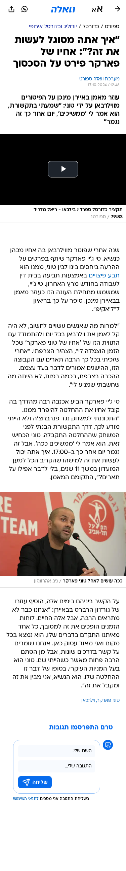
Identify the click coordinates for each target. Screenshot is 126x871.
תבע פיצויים (104, 276)
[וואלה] (63, 9)
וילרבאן (88, 700)
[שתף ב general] (11, 9)
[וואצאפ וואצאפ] (24, 9)
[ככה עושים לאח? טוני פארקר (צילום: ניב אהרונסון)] (63, 540)
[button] (97, 9)
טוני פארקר (108, 700)
